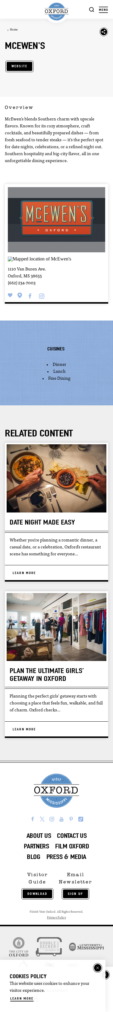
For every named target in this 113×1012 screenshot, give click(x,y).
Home (14, 29)
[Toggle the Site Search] (91, 9)
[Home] (56, 11)
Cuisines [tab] (55, 348)
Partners (36, 846)
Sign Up (75, 893)
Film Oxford (72, 846)
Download (37, 893)
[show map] (19, 295)
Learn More (21, 998)
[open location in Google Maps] (39, 258)
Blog (33, 856)
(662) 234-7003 (22, 283)
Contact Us (71, 835)
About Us (39, 835)
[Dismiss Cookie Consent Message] (97, 968)
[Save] (10, 295)
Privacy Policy (56, 917)
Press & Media (66, 856)
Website (19, 66)
